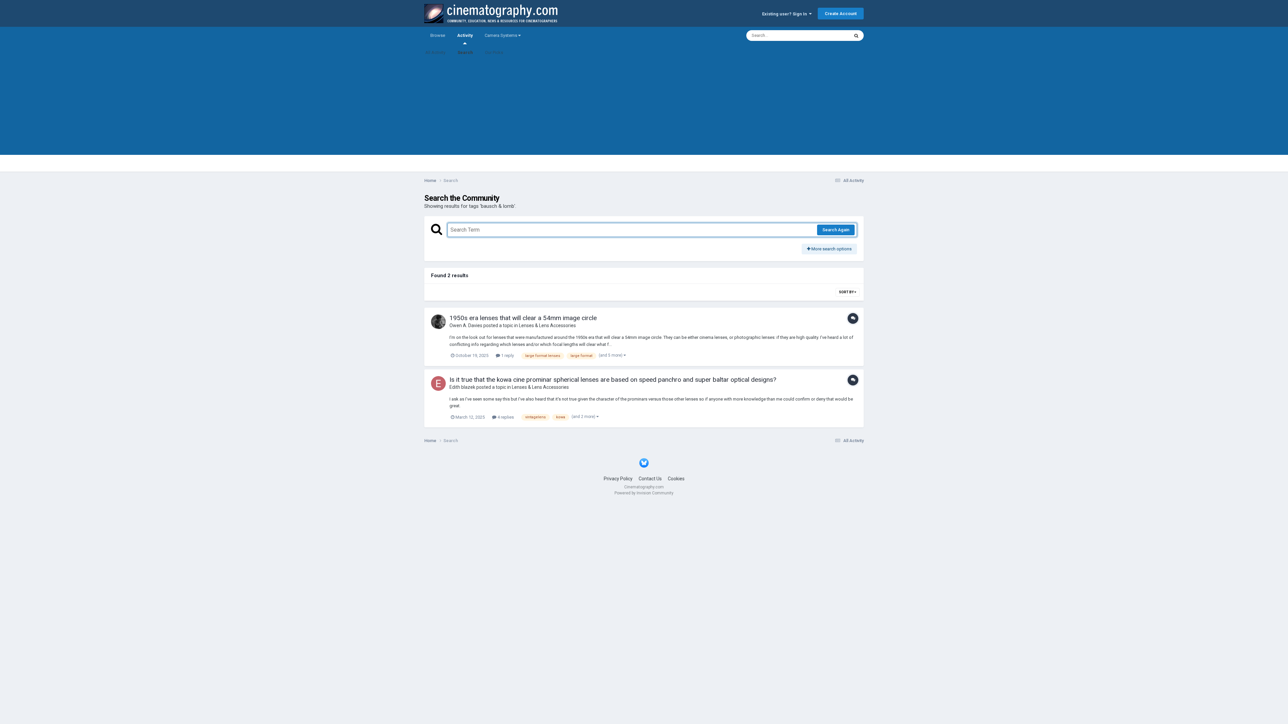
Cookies (676, 478)
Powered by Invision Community (644, 493)
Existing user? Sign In (785, 13)
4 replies (505, 417)
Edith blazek (462, 387)
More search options (831, 248)
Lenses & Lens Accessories (547, 325)
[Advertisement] (644, 108)
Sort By (846, 292)
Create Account (841, 13)
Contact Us (650, 478)
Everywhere (829, 35)
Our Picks (494, 52)
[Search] (856, 35)
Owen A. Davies (465, 325)
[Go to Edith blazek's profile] (438, 383)
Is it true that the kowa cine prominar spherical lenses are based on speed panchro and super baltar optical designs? (612, 379)
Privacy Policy (618, 478)
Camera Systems (501, 35)
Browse (437, 35)
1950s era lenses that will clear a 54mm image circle (523, 318)
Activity (465, 35)
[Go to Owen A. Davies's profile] (438, 321)
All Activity (435, 52)
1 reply (507, 355)
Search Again (835, 229)
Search (465, 52)
